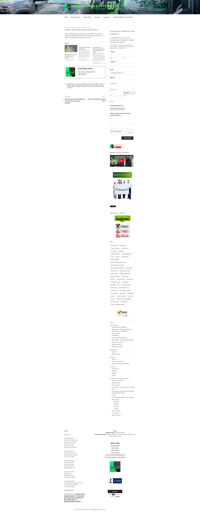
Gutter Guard (114, 270)
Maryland (113, 284)
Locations (106, 17)
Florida (113, 375)
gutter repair (125, 276)
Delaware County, (69, 496)
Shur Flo (113, 299)
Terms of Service (116, 415)
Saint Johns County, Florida (72, 501)
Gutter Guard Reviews (117, 361)
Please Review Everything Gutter (120, 363)
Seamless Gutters (87, 86)
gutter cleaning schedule (117, 268)
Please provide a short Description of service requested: (120, 114)
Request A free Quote (117, 346)
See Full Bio (82, 74)
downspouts (71, 84)
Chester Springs (115, 248)
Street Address (113, 83)
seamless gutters (121, 296)
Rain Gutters (130, 293)
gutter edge (129, 268)
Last (124, 57)
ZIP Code (112, 101)
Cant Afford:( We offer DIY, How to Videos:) (123, 397)
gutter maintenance (125, 273)
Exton (112, 256)
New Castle (114, 287)
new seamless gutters (125, 290)
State (124, 95)
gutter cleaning (115, 259)
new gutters (76, 86)
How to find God (116, 410)
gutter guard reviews (125, 270)
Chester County (80, 494)
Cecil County (114, 245)
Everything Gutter (91, 6)
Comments (114, 251)
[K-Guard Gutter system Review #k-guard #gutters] (71, 48)
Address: (112, 77)
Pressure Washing (116, 344)
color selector (125, 248)
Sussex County (115, 301)
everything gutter (115, 254)
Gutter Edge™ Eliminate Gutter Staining (115, 457)
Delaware (121, 251)
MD (118, 284)
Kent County (130, 279)
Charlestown (122, 245)
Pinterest (116, 406)
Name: (112, 51)
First (111, 57)
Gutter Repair (115, 335)
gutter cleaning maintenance (118, 262)
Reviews (97, 17)
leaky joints (94, 85)
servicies (130, 296)
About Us (114, 351)
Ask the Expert (116, 385)
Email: (111, 69)
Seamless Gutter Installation (119, 327)
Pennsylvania (114, 293)
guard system (125, 256)
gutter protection (115, 276)
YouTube (116, 408)
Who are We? (87, 17)
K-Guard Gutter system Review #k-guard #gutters (71, 56)
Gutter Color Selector (117, 342)
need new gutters (126, 284)
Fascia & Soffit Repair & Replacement (115, 454)
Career (113, 395)
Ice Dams (87, 85)
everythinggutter (126, 254)
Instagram (116, 401)
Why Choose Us (116, 354)
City (111, 95)
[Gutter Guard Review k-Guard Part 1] (86, 53)
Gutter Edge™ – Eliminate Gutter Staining (122, 340)
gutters (113, 279)
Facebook (116, 404)
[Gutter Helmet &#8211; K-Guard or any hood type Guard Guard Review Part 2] (100, 54)
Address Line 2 (113, 89)
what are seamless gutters (118, 304)
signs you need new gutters (124, 299)
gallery (117, 256)
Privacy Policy (115, 413)
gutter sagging (77, 85)
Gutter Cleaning (82, 84)
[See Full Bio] (87, 74)
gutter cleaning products (117, 265)
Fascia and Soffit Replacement (120, 337)
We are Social (115, 399)
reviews (113, 296)
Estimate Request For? (116, 105)
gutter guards (114, 273)
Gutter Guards (94, 84)
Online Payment (116, 382)
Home (66, 17)
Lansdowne (125, 282)
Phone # (113, 61)
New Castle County (124, 287)
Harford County (121, 279)
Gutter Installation (115, 445)
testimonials (124, 301)
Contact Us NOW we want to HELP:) (123, 17)
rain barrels (122, 293)
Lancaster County (115, 282)
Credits (104, 509)
